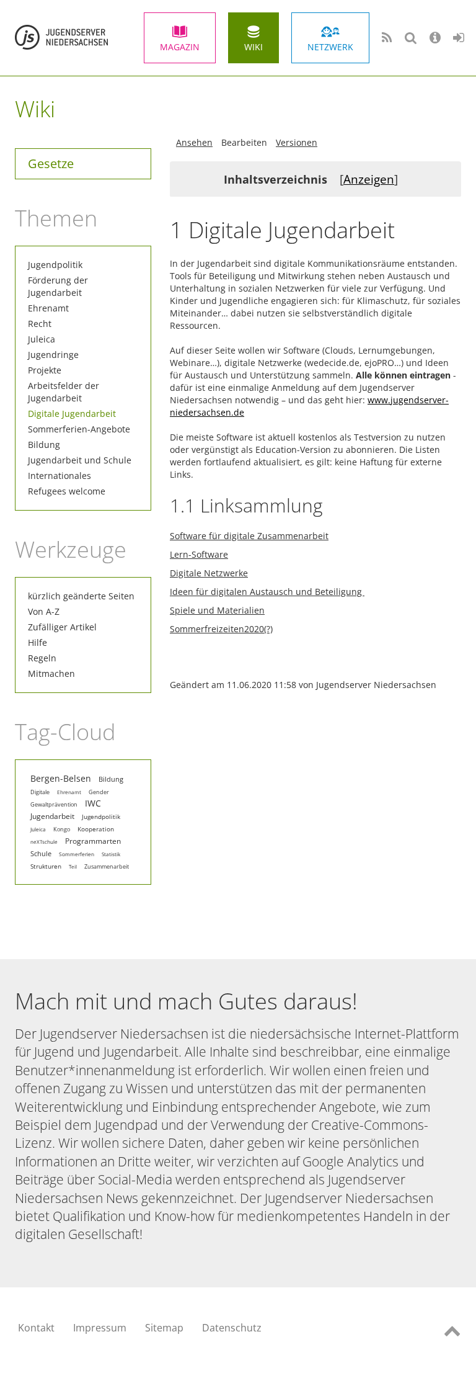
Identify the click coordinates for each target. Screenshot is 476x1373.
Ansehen (194, 142)
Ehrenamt (48, 308)
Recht (39, 323)
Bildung (44, 444)
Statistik (111, 854)
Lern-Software (199, 554)
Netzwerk (330, 47)
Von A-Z (44, 611)
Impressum (99, 1328)
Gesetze (51, 163)
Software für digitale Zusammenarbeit (249, 536)
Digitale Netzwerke (209, 573)
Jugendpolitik (55, 265)
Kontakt (36, 1328)
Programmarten (93, 841)
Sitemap (164, 1328)
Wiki (253, 47)
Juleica (41, 339)
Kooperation (95, 829)
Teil (73, 866)
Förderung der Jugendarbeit (58, 286)
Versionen (296, 142)
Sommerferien (76, 854)
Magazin (180, 47)
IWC (93, 803)
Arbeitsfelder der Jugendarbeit (63, 392)
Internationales (59, 475)
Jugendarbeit (52, 816)
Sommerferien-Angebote (79, 429)
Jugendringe (53, 354)
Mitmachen (51, 673)
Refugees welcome (66, 491)
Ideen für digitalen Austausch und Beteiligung (267, 591)
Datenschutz (232, 1328)
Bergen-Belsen (60, 778)
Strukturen (45, 866)
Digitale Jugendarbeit (72, 413)
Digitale (40, 792)
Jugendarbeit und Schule (79, 460)
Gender (99, 792)
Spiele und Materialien (217, 610)
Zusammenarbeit (106, 866)
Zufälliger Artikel (62, 627)
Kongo (61, 829)
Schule (40, 853)
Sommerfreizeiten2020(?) (221, 629)
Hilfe (37, 642)
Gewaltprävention (53, 804)
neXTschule (44, 841)
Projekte (44, 370)
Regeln (42, 658)
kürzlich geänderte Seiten (81, 596)
